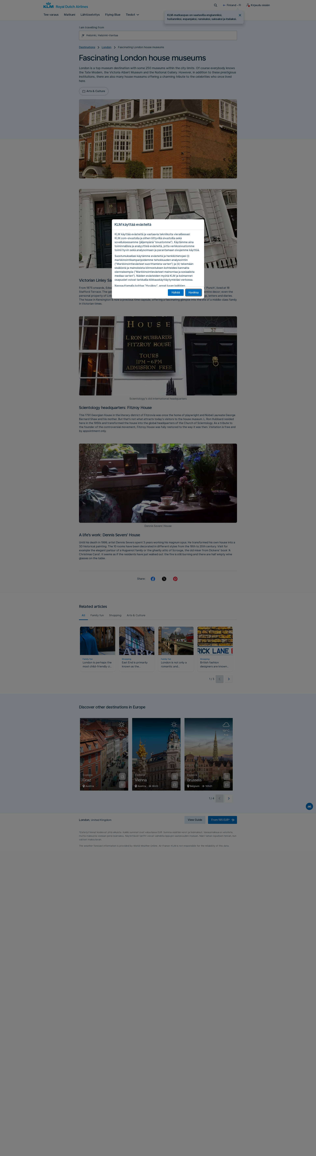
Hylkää (176, 292)
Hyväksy (194, 292)
